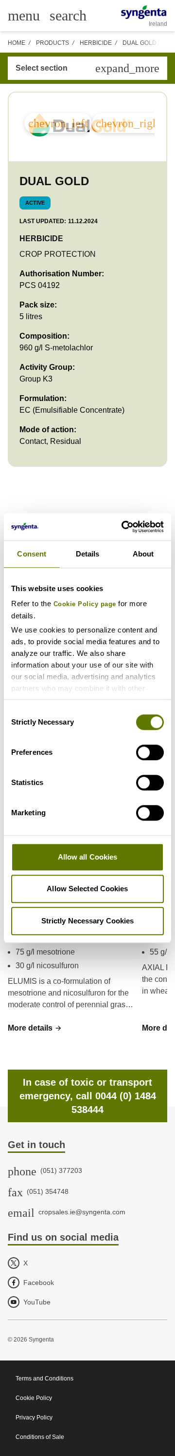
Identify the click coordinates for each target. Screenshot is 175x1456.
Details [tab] (88, 554)
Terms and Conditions (44, 1378)
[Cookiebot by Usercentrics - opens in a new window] (123, 526)
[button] (35, 1028)
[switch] (150, 752)
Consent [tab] (31, 554)
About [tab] (143, 554)
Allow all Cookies (88, 857)
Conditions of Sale (40, 1437)
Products (52, 42)
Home (16, 42)
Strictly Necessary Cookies (87, 921)
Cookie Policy (34, 1398)
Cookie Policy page (84, 604)
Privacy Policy (34, 1417)
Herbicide (96, 42)
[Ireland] (143, 12)
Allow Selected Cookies (87, 888)
